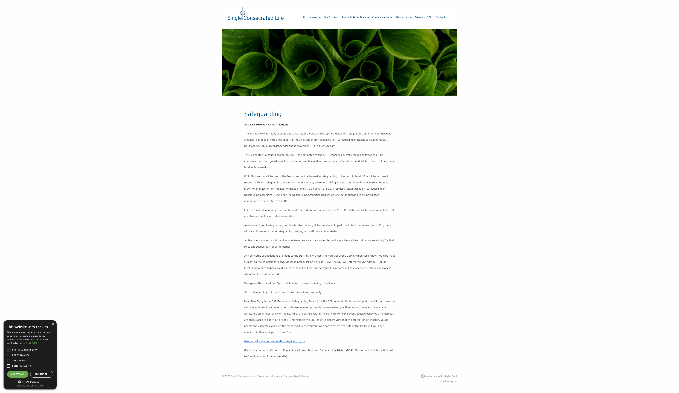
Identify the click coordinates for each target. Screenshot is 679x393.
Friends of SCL (413, 17)
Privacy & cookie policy (270, 376)
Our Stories (342, 17)
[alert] (30, 354)
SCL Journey (324, 17)
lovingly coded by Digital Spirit (441, 376)
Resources (395, 17)
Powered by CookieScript (30, 386)
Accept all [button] (17, 374)
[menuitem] (327, 17)
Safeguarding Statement (296, 376)
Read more (31, 343)
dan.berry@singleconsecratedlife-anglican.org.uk (274, 341)
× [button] (52, 324)
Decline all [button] (41, 374)
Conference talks (381, 17)
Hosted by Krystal (448, 381)
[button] (30, 381)
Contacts (426, 17)
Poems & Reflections (358, 17)
